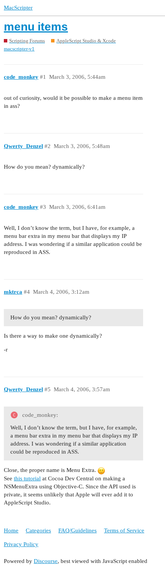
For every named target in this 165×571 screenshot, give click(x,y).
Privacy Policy (21, 544)
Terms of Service (124, 530)
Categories (38, 530)
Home (11, 530)
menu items (36, 26)
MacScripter (18, 8)
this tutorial (27, 478)
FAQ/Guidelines (77, 530)
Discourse (46, 561)
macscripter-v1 (19, 49)
